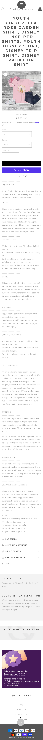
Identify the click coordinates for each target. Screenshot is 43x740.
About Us (21, 710)
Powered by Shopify (28, 737)
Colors (4, 140)
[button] (2, 9)
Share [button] (7, 564)
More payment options (21, 176)
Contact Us (21, 715)
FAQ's (21, 705)
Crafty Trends (17, 737)
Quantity (5, 151)
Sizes (4, 130)
